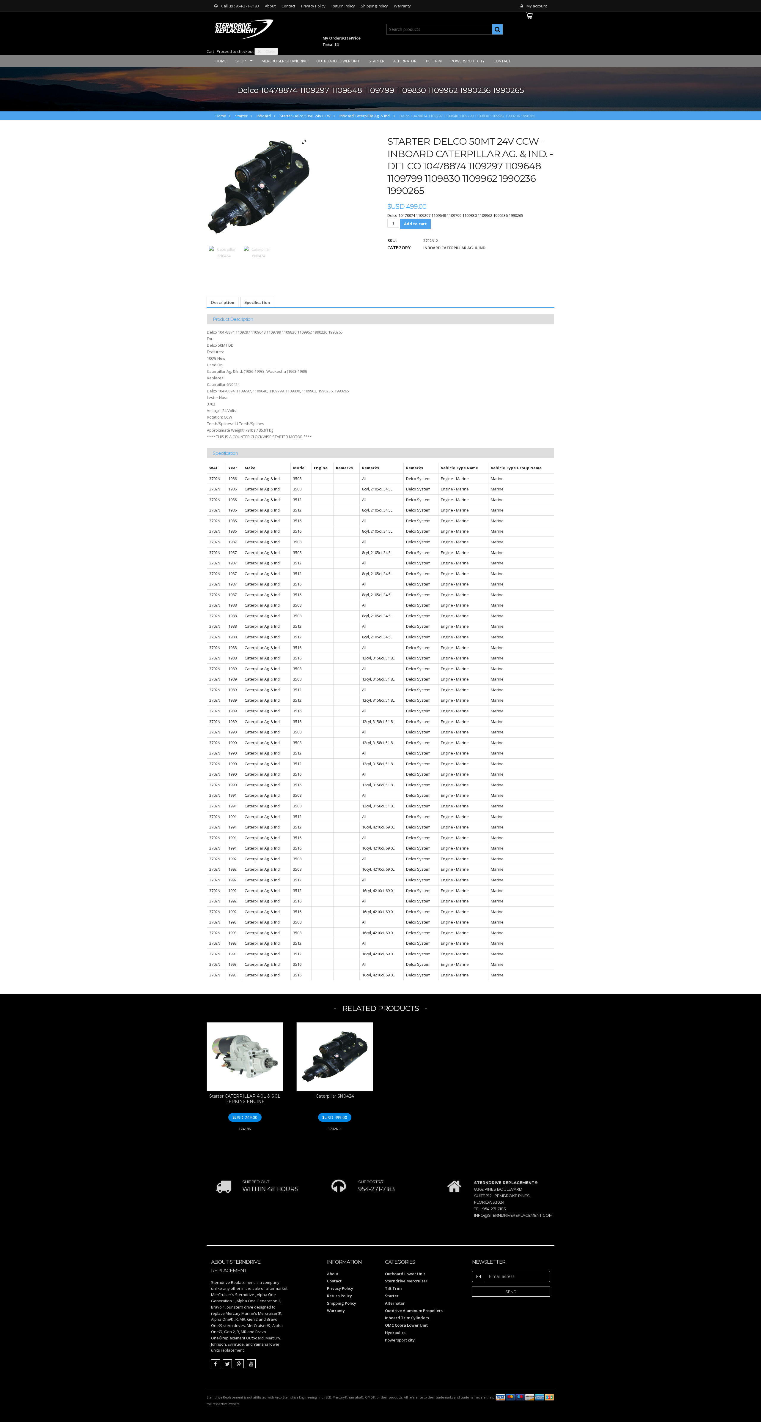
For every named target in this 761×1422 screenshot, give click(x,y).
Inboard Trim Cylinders (407, 1317)
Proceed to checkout (235, 51)
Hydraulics (395, 1332)
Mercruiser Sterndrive (284, 61)
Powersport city (468, 61)
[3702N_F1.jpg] (224, 261)
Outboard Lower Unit (338, 61)
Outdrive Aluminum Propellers (414, 1310)
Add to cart (415, 223)
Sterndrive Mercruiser (406, 1281)
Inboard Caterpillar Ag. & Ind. (365, 116)
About (270, 6)
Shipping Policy (374, 6)
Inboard (264, 116)
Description (222, 302)
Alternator (404, 61)
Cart (210, 51)
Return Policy (343, 6)
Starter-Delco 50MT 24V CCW (305, 116)
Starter (376, 61)
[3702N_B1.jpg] (258, 261)
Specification (257, 302)
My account (536, 6)
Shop (240, 61)
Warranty (402, 6)
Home (221, 61)
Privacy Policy (313, 6)
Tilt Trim (433, 61)
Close (270, 51)
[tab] (222, 302)
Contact (288, 6)
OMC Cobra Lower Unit (406, 1325)
